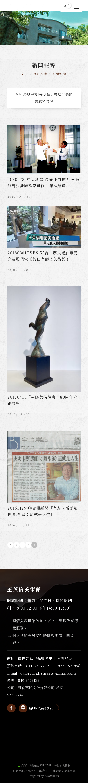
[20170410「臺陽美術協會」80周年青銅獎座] (44, 338)
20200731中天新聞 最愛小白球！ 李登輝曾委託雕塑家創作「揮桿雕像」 (43, 182)
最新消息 (41, 74)
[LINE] (23, 708)
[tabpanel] (44, 28)
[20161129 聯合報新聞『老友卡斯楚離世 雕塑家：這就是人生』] (44, 466)
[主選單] (77, 7)
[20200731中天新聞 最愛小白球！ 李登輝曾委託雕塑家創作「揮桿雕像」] (44, 149)
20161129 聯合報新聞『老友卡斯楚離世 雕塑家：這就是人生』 (42, 511)
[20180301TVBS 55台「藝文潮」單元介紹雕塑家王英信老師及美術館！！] (44, 226)
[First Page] (10, 545)
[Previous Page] (16, 545)
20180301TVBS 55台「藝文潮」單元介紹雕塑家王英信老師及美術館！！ (42, 256)
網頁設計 (55, 776)
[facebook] (11, 708)
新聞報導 (59, 74)
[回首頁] (24, 6)
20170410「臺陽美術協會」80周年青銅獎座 (42, 400)
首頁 (25, 74)
